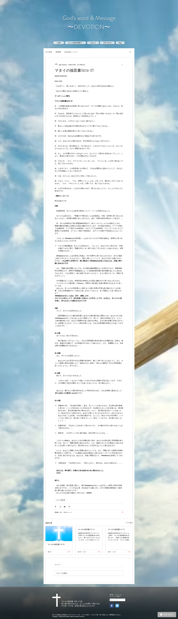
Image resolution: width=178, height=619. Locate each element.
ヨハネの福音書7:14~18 (86, 529)
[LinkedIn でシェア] (65, 506)
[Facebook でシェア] (55, 506)
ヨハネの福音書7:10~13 (116, 529)
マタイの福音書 (60, 500)
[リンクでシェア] (69, 506)
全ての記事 (48, 52)
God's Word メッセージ (71, 52)
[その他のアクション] (122, 65)
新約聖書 (58, 52)
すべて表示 (129, 522)
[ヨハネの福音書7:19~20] (59, 533)
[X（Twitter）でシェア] (60, 506)
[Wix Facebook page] (111, 606)
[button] (130, 52)
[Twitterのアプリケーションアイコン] (117, 606)
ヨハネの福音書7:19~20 (56, 544)
